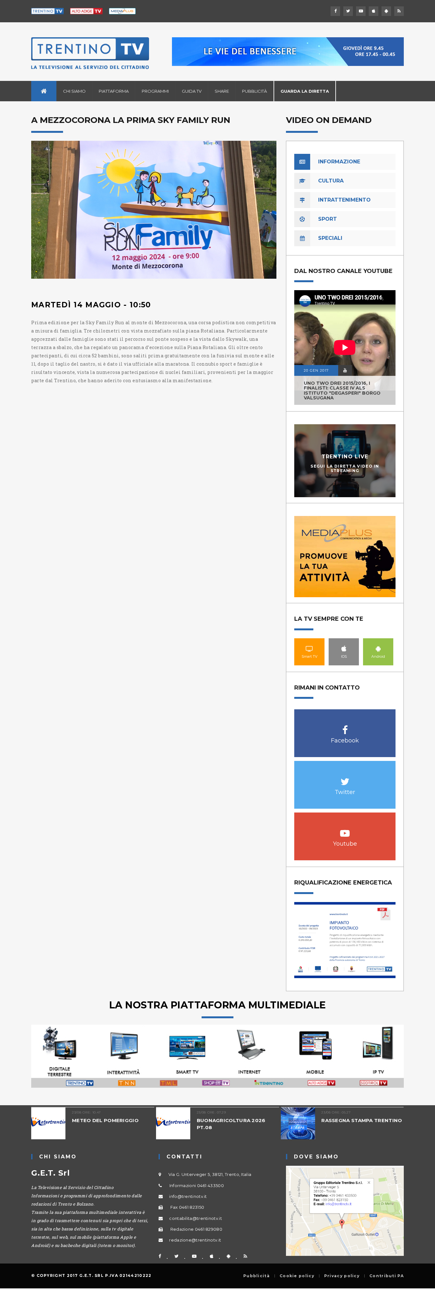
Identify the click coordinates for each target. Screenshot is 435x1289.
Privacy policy (342, 1276)
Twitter (345, 778)
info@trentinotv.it (188, 1196)
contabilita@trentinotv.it (195, 1218)
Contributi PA (386, 1276)
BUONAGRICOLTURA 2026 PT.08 (157, 1123)
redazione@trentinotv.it (195, 1239)
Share (222, 91)
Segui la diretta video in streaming (344, 468)
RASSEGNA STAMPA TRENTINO (288, 1120)
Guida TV (192, 91)
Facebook (345, 726)
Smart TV (309, 648)
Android (378, 648)
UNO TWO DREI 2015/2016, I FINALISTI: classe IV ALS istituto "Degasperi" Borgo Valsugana (342, 390)
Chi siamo (74, 91)
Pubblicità (254, 91)
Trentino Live (345, 457)
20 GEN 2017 (316, 370)
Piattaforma (114, 91)
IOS (344, 648)
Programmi (155, 91)
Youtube (345, 830)
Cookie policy (297, 1276)
